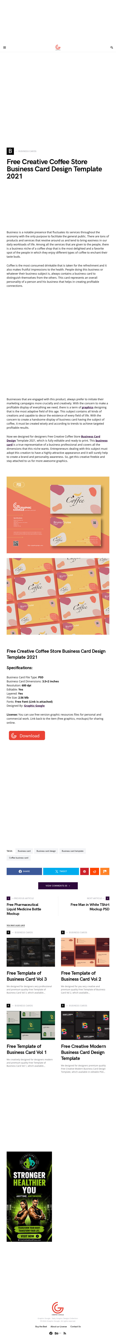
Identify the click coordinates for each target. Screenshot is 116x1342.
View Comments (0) (56, 885)
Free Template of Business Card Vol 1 (27, 1049)
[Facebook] (50, 1333)
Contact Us (75, 1326)
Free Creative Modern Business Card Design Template (83, 1052)
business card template (72, 851)
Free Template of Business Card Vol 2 (81, 976)
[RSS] (65, 1333)
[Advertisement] (58, 21)
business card (24, 851)
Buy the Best (41, 1326)
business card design (46, 851)
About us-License (59, 1326)
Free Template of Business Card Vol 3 (27, 976)
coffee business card (18, 858)
